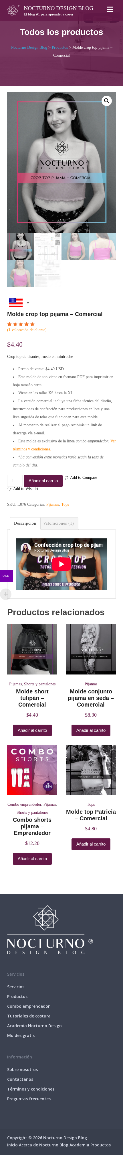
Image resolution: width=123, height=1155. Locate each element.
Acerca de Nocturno (38, 1145)
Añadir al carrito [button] (32, 730)
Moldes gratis (21, 1035)
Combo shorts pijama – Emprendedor (32, 826)
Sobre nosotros (22, 1069)
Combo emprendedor (24, 804)
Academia (79, 1145)
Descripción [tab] (25, 523)
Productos (17, 996)
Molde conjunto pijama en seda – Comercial (91, 698)
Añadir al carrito (43, 480)
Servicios (15, 986)
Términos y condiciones (30, 1089)
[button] (107, 101)
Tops (65, 504)
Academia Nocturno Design (34, 1025)
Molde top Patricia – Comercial (91, 815)
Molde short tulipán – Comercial (32, 698)
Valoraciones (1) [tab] (58, 523)
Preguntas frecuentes (29, 1098)
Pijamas (52, 504)
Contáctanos (20, 1079)
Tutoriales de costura (29, 1016)
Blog (63, 1145)
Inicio (12, 1145)
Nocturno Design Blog (58, 8)
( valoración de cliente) (27, 330)
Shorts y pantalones (39, 684)
